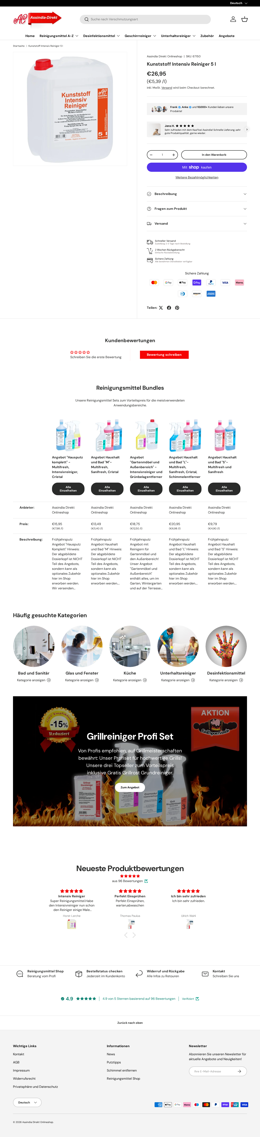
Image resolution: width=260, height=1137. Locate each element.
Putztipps (114, 1062)
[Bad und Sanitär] (33, 646)
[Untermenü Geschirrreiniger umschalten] (154, 35)
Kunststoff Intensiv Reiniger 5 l (45, 46)
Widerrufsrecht (24, 1078)
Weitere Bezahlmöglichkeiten (197, 177)
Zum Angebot (130, 787)
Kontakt (18, 1054)
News (111, 1054)
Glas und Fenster (82, 673)
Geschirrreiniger (138, 36)
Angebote (227, 36)
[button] (244, 19)
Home (30, 36)
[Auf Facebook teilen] (169, 308)
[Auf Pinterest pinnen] (177, 308)
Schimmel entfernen (122, 1070)
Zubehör (207, 36)
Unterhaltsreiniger (176, 36)
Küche (130, 673)
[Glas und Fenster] (82, 646)
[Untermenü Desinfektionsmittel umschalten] (118, 35)
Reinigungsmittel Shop (123, 1078)
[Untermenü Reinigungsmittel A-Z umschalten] (76, 35)
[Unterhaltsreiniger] (178, 646)
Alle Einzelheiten (68, 488)
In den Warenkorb (214, 155)
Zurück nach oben (130, 1023)
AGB (16, 1062)
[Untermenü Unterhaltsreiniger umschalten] (194, 35)
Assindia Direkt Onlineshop (164, 56)
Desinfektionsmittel (99, 36)
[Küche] (130, 646)
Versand (166, 87)
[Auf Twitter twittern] (161, 308)
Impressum (21, 1070)
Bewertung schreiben (164, 355)
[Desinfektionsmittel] (226, 646)
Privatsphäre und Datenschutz (35, 1087)
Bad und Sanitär (33, 673)
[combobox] (145, 19)
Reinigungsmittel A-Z (57, 36)
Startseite (19, 46)
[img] (130, 876)
